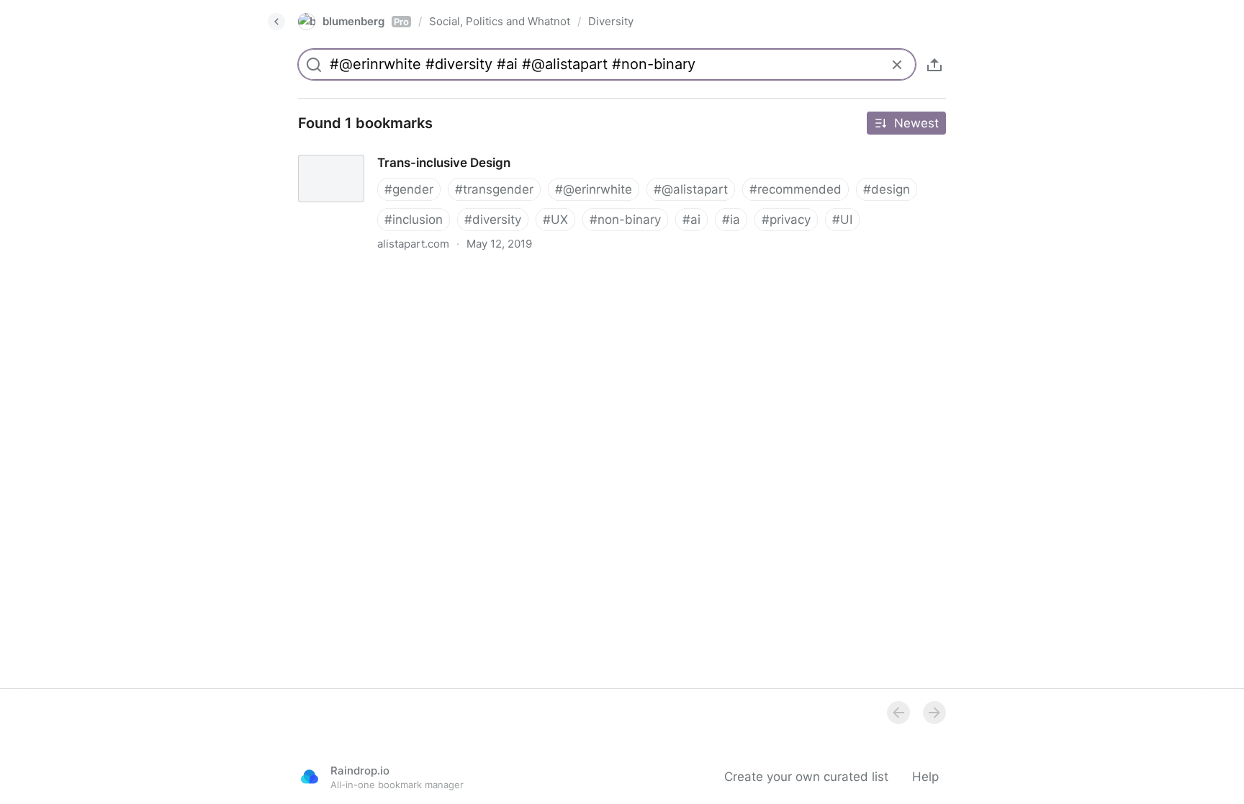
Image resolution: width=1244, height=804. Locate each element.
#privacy (786, 219)
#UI (842, 219)
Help (925, 776)
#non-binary (625, 219)
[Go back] (276, 21)
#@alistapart (691, 189)
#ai (691, 219)
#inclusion (413, 219)
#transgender (494, 189)
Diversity (611, 21)
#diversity (492, 219)
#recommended (795, 189)
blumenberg (366, 21)
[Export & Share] (934, 64)
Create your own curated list (806, 776)
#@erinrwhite (593, 189)
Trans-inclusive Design (350, 150)
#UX (555, 219)
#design (886, 189)
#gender (408, 189)
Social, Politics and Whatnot (499, 21)
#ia (731, 219)
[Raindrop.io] (309, 776)
